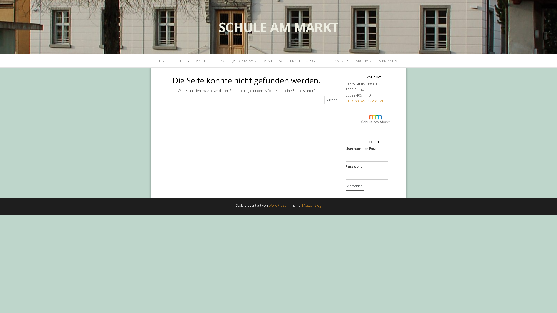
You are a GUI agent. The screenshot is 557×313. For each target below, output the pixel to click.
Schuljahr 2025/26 (238, 60)
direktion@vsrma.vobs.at (364, 100)
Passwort (354, 166)
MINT (267, 60)
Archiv (362, 60)
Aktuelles (205, 60)
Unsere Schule (173, 60)
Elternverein (336, 60)
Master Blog (311, 205)
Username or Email (362, 148)
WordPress (277, 205)
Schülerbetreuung (297, 60)
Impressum (387, 60)
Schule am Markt (278, 27)
